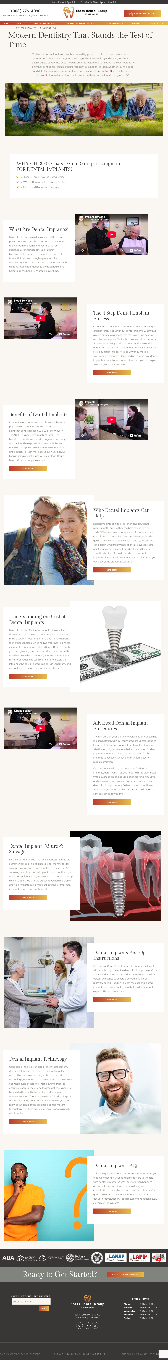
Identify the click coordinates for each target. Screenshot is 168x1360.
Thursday (128, 1314)
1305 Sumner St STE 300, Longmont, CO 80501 (25, 15)
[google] (79, 1325)
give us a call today (140, 789)
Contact (155, 23)
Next (43, 1308)
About (19, 23)
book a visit (33, 455)
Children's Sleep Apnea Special (98, 2)
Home (6, 23)
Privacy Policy (73, 1353)
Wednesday (129, 1310)
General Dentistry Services (81, 23)
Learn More (28, 897)
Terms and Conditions (95, 1353)
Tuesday (128, 1307)
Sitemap (58, 1353)
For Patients (113, 23)
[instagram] (95, 1325)
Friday (127, 1317)
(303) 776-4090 (25, 10)
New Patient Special (63, 2)
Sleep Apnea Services (45, 23)
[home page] (85, 12)
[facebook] (87, 1325)
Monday (128, 1303)
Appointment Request (145, 13)
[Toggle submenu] (25, 23)
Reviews (136, 23)
